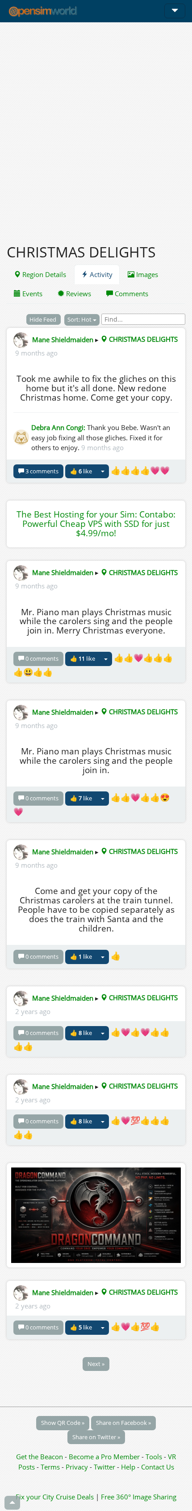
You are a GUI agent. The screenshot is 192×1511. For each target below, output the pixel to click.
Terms (51, 1466)
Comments (130, 293)
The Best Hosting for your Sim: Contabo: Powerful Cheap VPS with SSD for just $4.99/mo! (96, 524)
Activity (100, 274)
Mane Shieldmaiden (62, 339)
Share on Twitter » (96, 1437)
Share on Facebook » (123, 1423)
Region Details (43, 274)
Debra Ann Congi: (58, 427)
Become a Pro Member (105, 1456)
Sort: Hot (80, 319)
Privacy (77, 1466)
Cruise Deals (75, 1496)
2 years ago (32, 1011)
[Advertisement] (96, 128)
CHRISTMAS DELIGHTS (142, 339)
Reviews (77, 293)
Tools (155, 1456)
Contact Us (157, 1466)
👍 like (81, 471)
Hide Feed (43, 319)
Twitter (104, 1466)
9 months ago (36, 352)
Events (31, 293)
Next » (96, 1364)
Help (128, 1466)
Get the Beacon (39, 1456)
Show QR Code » (62, 1423)
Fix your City (35, 1496)
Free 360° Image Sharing (138, 1496)
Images (146, 274)
